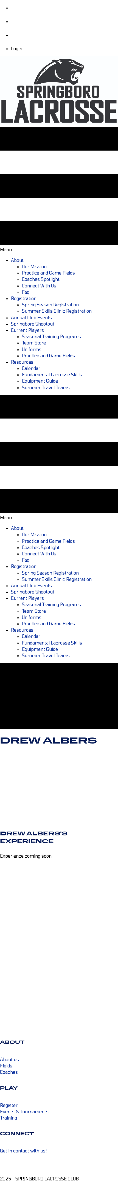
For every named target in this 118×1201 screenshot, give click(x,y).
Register (9, 1105)
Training (8, 1117)
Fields (6, 1065)
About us (9, 1059)
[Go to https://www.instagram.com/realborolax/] (59, 1168)
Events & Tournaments (24, 1111)
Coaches (9, 1072)
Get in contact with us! (23, 1150)
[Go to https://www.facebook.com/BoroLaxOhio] (59, 1161)
